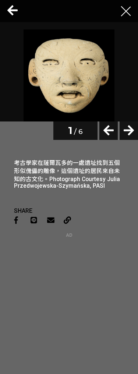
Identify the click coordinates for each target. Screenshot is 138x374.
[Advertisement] (69, 284)
